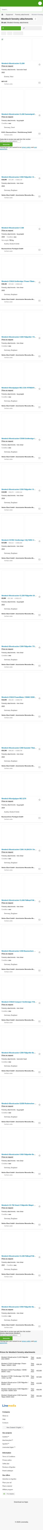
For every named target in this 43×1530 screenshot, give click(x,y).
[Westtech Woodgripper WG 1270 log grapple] (22, 784)
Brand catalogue (7, 1470)
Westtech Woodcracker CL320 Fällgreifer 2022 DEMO (22, 595)
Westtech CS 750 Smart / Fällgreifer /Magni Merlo (20, 1205)
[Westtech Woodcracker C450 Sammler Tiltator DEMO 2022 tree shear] (22, 734)
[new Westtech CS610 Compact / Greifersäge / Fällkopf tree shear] (22, 988)
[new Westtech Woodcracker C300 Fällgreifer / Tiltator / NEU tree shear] (22, 323)
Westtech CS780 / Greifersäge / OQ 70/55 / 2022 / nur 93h (15, 1377)
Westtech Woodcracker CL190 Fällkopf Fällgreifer (20, 1256)
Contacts (5, 1423)
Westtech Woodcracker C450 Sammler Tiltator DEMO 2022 (14, 1396)
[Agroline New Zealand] (13, 3)
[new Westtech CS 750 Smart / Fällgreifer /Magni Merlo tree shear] (22, 1191)
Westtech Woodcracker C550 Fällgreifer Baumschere (22, 1307)
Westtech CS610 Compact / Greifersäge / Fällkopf (20, 1002)
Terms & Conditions (8, 1456)
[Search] (40, 9)
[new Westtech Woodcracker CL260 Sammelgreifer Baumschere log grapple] (22, 100)
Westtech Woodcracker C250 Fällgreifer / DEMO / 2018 (22, 489)
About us (5, 1416)
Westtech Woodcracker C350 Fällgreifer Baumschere (22, 1053)
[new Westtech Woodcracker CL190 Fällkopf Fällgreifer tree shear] (22, 1242)
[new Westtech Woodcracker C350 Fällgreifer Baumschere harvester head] (22, 1039)
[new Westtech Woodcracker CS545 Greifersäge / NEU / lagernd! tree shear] (22, 424)
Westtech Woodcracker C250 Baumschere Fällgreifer (22, 951)
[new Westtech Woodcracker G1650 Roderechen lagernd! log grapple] (22, 1089)
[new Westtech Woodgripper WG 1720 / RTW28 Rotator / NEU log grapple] (22, 374)
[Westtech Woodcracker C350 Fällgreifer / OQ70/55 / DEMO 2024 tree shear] (22, 163)
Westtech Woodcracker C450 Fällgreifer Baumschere (22, 1154)
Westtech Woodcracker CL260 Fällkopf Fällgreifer (20, 900)
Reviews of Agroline (8, 1467)
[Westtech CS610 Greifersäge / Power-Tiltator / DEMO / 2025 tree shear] (22, 267)
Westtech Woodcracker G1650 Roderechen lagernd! (21, 1103)
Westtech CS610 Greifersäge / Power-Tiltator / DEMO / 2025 (13, 1364)
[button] (40, 3)
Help (3, 1419)
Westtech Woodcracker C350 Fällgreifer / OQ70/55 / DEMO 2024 (14, 1389)
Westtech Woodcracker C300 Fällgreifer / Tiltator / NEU (22, 337)
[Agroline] (2, 14)
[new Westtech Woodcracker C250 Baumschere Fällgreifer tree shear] (22, 937)
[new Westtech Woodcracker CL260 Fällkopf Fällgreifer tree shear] (22, 886)
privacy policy (26, 147)
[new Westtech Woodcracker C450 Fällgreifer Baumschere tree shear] (22, 1140)
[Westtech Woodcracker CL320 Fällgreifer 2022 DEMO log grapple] (22, 582)
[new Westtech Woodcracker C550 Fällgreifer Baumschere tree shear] (22, 1293)
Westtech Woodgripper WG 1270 (14, 798)
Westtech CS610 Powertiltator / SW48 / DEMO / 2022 (21, 697)
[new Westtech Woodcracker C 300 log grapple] (22, 214)
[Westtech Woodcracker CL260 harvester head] (22, 49)
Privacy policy (7, 1460)
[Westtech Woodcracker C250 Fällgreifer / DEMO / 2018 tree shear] (22, 475)
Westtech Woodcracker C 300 (13, 228)
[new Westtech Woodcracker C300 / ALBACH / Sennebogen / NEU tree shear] (22, 835)
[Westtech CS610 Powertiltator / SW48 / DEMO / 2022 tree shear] (22, 683)
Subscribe (6, 144)
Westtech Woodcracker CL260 (13, 63)
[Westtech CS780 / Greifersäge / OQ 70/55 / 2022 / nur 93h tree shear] (22, 526)
